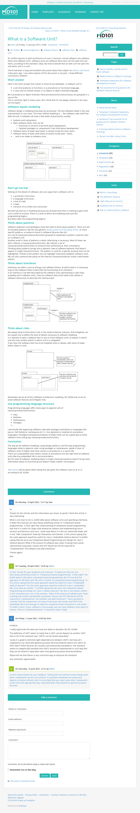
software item (68, 50)
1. (11, 502)
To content (115, 2)
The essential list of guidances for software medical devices (113, 89)
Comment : (13, 740)
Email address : (15, 719)
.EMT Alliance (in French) (111, 201)
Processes (103, 171)
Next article (13, 469)
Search (114, 47)
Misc (101, 175)
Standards (52, 44)
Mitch (13, 44)
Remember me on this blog (23, 769)
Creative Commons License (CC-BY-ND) (68, 795)
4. (11, 668)
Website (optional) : (17, 729)
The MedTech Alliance (110, 197)
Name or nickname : (17, 709)
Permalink (63, 44)
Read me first (105, 162)
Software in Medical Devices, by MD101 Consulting (11, 10)
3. (11, 618)
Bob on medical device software (114, 210)
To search (135, 2)
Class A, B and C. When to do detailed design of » (67, 30)
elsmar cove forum (81, 70)
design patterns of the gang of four (62, 229)
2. (11, 566)
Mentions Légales (16, 797)
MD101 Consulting (108, 192)
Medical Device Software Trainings (115, 76)
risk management (31, 50)
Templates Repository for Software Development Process (113, 82)
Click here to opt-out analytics (21, 800)
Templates (104, 157)
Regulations (104, 166)
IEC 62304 (14, 50)
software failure (50, 50)
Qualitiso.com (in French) (111, 205)
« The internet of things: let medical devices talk (30, 28)
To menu (125, 2)
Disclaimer (44, 795)
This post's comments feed (22, 781)
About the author (16, 795)
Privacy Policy (31, 795)
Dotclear (23, 806)
